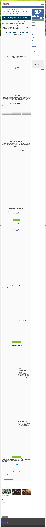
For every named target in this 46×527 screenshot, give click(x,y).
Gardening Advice (18, 13)
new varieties (11, 479)
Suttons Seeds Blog (6, 9)
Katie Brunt (10, 13)
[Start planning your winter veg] (6, 491)
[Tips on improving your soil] (16, 492)
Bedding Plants (12, 9)
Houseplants (33, 37)
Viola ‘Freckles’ (16, 57)
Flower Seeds (33, 31)
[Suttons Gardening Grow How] (5, 3)
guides (9, 479)
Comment (3, 502)
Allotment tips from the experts (16, 472)
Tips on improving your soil (15, 495)
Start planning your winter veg (6, 495)
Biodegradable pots (20, 372)
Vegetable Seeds (34, 46)
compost (3, 23)
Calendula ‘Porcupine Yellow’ (14, 211)
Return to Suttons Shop (39, 2)
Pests (32, 40)
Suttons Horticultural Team (16, 474)
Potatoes (33, 43)
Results (38, 69)
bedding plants (14, 26)
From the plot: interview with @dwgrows (16, 471)
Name (3, 511)
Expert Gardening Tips (34, 28)
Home (3, 9)
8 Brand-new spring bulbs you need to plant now (17, 470)
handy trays (21, 424)
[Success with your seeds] (26, 492)
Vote (42, 69)
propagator (8, 23)
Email (18, 511)
